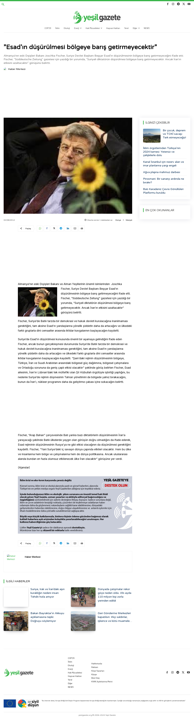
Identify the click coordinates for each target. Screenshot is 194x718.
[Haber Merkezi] (6, 69)
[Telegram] (178, 4)
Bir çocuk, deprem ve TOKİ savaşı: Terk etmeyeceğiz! (174, 134)
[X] (184, 4)
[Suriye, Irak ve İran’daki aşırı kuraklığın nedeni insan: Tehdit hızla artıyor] (16, 597)
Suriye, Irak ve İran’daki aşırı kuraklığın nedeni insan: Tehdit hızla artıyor (47, 592)
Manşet (129, 220)
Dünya (118, 220)
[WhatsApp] (40, 229)
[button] (3, 5)
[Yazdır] (82, 229)
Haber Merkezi (16, 69)
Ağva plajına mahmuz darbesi (161, 172)
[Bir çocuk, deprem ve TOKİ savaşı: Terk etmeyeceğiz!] (152, 136)
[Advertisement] (97, 95)
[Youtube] (189, 4)
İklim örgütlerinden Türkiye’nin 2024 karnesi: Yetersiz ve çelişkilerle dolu (162, 151)
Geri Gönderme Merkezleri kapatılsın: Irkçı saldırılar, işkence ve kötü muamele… (115, 617)
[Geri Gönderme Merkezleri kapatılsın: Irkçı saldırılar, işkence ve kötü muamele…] (83, 621)
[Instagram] (173, 4)
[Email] (75, 229)
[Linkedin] (68, 229)
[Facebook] (168, 4)
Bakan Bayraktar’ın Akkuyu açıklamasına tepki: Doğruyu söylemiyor (47, 617)
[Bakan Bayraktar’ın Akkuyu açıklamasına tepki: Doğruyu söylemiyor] (16, 621)
